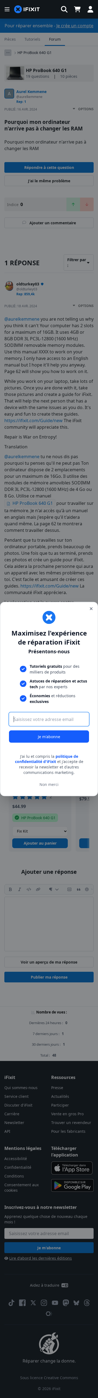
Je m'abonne (49, 736)
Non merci (49, 784)
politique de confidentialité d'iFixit (46, 758)
